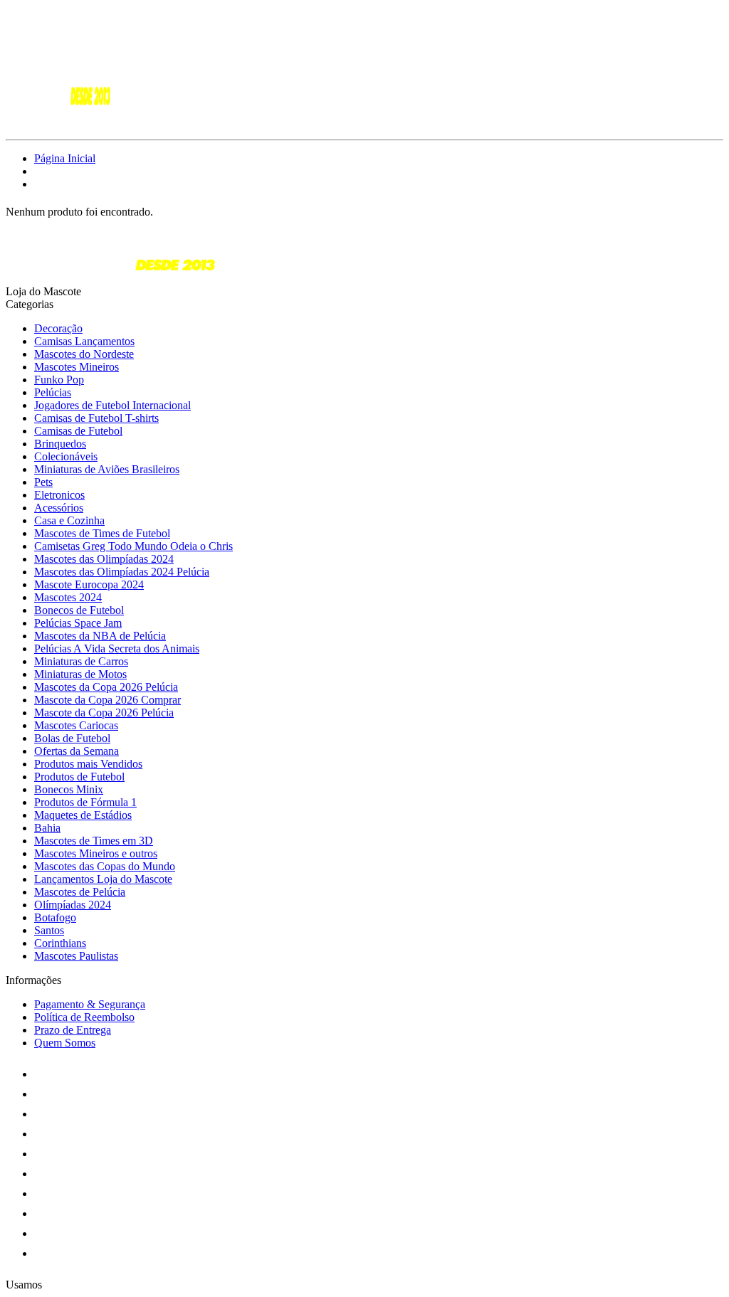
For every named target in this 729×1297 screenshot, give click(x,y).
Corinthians (60, 943)
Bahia (47, 828)
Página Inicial (64, 158)
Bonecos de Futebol (79, 610)
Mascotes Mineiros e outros (95, 853)
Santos (49, 930)
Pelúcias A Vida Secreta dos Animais (116, 648)
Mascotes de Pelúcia (79, 892)
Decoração (58, 328)
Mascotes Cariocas (76, 725)
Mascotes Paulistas (76, 956)
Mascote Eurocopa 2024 (89, 584)
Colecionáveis (66, 456)
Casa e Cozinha (69, 520)
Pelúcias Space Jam (78, 623)
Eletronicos (59, 495)
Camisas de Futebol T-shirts (96, 418)
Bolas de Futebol (72, 738)
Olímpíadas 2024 (72, 905)
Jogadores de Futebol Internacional (112, 405)
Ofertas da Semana (76, 751)
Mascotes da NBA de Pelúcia (100, 636)
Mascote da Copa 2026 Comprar (107, 700)
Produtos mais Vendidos (88, 764)
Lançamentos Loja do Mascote (103, 879)
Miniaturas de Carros (81, 661)
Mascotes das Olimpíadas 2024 (104, 559)
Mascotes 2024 (68, 597)
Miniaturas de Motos (80, 674)
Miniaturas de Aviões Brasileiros (106, 469)
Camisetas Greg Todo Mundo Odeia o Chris (133, 546)
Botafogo (55, 917)
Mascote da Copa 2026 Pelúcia (104, 712)
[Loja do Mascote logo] (59, 121)
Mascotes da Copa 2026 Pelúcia (106, 687)
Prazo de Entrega (72, 1030)
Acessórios (58, 508)
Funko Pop (59, 380)
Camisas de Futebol (78, 431)
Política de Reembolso (84, 1017)
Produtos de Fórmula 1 (85, 802)
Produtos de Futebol (79, 777)
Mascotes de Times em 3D (93, 841)
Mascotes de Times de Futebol (102, 533)
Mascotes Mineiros (76, 367)
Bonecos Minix (68, 789)
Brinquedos (60, 444)
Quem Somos (64, 1043)
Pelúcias (52, 392)
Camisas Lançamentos (84, 341)
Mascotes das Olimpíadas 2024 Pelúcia (121, 572)
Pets (43, 482)
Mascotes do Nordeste (84, 354)
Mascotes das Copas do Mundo (104, 866)
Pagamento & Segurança (89, 1004)
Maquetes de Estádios (83, 815)
